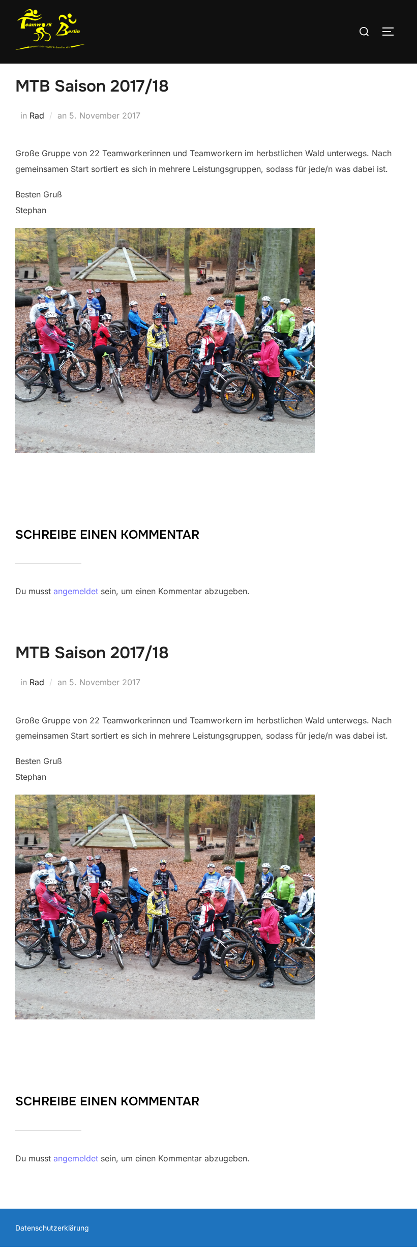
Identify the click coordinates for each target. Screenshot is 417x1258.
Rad (36, 115)
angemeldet (75, 591)
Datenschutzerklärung (52, 1227)
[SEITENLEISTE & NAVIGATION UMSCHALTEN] (391, 31)
